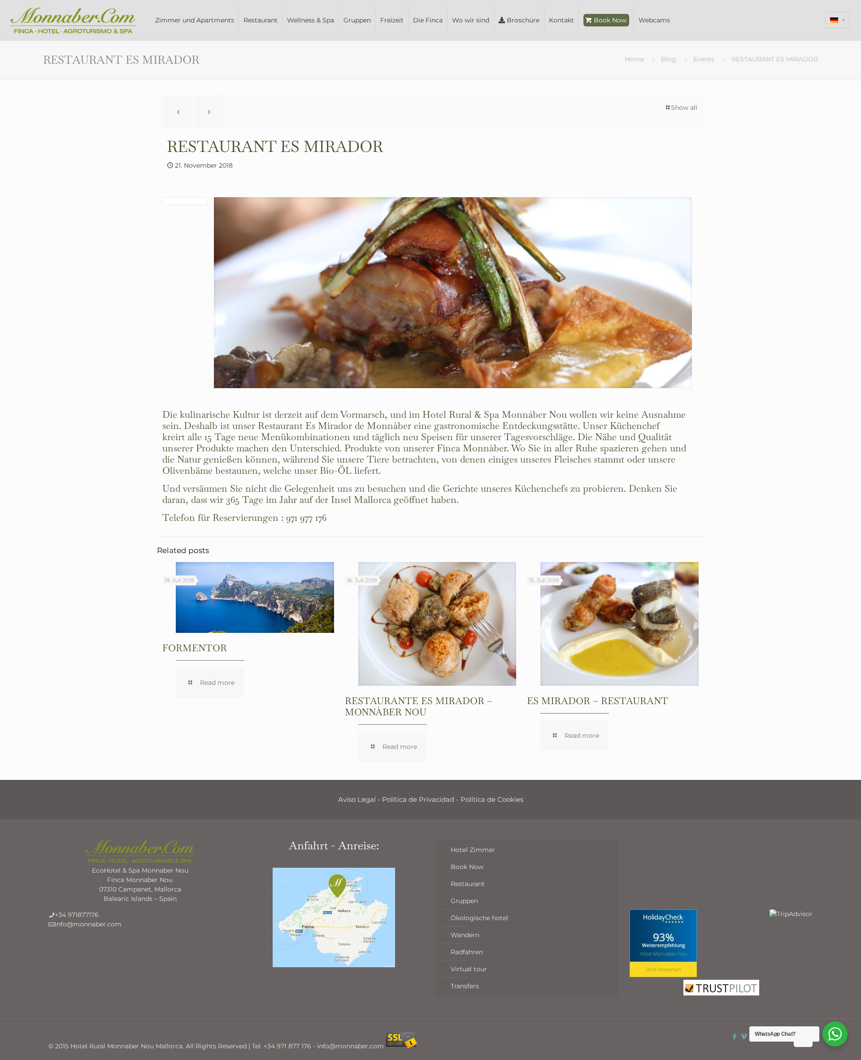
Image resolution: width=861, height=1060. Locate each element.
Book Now (467, 867)
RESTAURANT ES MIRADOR (774, 59)
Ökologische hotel (479, 918)
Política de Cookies (492, 799)
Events (703, 59)
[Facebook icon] (734, 1036)
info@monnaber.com (88, 924)
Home (634, 59)
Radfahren (467, 952)
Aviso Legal (357, 799)
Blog (668, 59)
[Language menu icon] (837, 20)
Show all (684, 108)
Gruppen (464, 901)
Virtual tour (469, 969)
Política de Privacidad (418, 799)
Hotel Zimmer (473, 850)
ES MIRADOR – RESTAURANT (597, 701)
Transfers (465, 986)
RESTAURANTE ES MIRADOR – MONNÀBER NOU (418, 706)
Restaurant (468, 884)
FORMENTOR (194, 648)
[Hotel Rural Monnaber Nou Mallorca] (73, 20)
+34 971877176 (77, 915)
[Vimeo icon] (743, 1036)
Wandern (465, 935)
